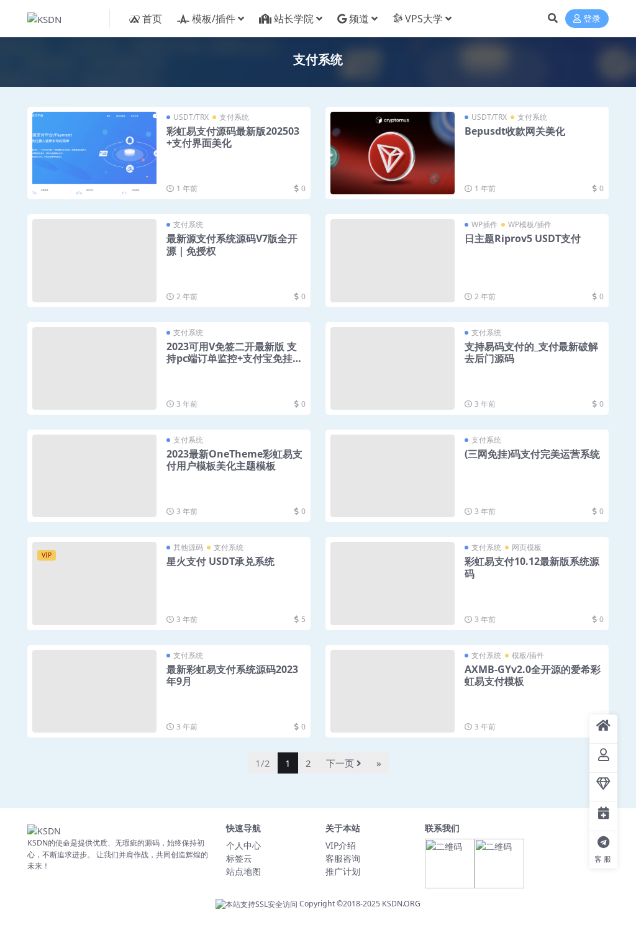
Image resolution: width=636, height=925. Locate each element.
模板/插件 (213, 18)
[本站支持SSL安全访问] (257, 903)
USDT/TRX (191, 117)
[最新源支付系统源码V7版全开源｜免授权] (94, 260)
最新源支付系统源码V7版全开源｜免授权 (232, 244)
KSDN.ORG (401, 903)
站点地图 (243, 871)
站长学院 (294, 18)
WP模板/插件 (530, 224)
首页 (152, 18)
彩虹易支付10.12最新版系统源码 (532, 567)
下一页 (340, 763)
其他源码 (188, 547)
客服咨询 (342, 858)
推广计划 (342, 871)
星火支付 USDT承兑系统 (220, 561)
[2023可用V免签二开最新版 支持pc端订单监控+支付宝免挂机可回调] (94, 368)
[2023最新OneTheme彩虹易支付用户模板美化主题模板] (94, 476)
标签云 (239, 858)
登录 (592, 19)
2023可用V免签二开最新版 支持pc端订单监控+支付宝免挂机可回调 (234, 358)
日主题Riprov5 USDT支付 (523, 238)
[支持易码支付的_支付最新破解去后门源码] (392, 368)
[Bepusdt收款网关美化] (392, 153)
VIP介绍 (340, 845)
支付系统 (234, 117)
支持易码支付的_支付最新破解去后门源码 (531, 352)
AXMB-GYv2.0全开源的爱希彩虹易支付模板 (533, 675)
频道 (359, 18)
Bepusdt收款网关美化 (515, 131)
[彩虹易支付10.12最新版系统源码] (392, 583)
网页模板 (527, 547)
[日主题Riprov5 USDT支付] (392, 260)
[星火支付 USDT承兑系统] (94, 583)
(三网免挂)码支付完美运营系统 (532, 454)
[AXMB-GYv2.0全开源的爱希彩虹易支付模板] (392, 691)
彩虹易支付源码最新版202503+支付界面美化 (232, 137)
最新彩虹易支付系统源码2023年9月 (232, 675)
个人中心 (243, 845)
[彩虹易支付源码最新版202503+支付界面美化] (94, 153)
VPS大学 (424, 18)
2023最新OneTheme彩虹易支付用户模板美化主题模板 (234, 459)
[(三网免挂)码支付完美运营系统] (392, 476)
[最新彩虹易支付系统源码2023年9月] (94, 691)
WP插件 (484, 224)
